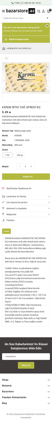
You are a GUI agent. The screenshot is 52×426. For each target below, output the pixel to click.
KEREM (18, 135)
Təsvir (6, 231)
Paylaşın (10, 220)
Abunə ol (26, 365)
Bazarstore (19, 414)
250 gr (20, 155)
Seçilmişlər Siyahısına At (19, 188)
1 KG (7, 155)
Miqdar (5, 166)
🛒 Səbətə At (26, 176)
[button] (3, 11)
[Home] (4, 48)
